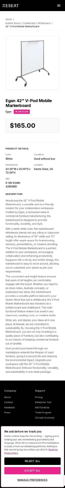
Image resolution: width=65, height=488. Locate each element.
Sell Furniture (42, 407)
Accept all (32, 470)
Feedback (9, 407)
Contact (8, 402)
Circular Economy (44, 417)
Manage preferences (33, 480)
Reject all (32, 461)
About (7, 397)
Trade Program (43, 412)
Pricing (38, 397)
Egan (9, 111)
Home (9, 19)
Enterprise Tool (43, 402)
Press (7, 412)
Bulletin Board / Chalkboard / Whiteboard (28, 23)
